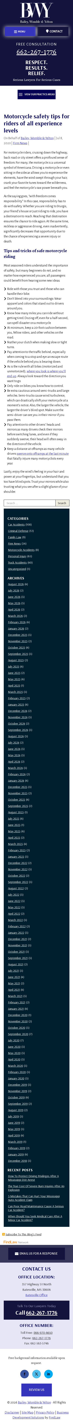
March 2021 (15, 996)
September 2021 (18, 958)
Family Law (14, 537)
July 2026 (13, 590)
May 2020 (14, 1053)
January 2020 (16, 1078)
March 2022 (15, 920)
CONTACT (56, 31)
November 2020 (18, 1021)
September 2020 (18, 1034)
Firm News (20, 143)
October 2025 (16, 647)
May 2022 (14, 907)
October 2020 (16, 1027)
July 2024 (13, 742)
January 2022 (16, 932)
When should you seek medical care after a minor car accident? (35, 1218)
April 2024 (14, 761)
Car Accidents (16, 524)
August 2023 (16, 812)
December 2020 (18, 1015)
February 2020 (17, 1072)
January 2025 (16, 704)
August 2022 (16, 888)
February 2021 (16, 1002)
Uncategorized (17, 569)
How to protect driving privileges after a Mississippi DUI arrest (33, 1178)
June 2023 (14, 825)
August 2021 (15, 964)
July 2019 (13, 1116)
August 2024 (16, 736)
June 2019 (14, 1123)
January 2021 (16, 1008)
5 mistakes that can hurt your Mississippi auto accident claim (34, 1198)
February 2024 (17, 774)
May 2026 (14, 603)
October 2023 (16, 799)
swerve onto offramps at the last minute (43, 453)
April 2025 (14, 685)
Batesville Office (36, 1295)
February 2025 (17, 698)
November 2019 (17, 1091)
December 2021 (17, 939)
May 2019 (14, 1129)
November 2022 (18, 869)
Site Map (28, 1412)
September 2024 (18, 730)
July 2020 (13, 1040)
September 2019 (18, 1104)
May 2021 (14, 983)
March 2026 (15, 616)
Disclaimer (12, 1412)
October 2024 (16, 723)
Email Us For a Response (38, 1253)
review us (36, 1390)
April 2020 (14, 1059)
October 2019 (16, 1097)
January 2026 (16, 628)
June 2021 (14, 977)
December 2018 (17, 1161)
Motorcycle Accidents (21, 550)
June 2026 (14, 597)
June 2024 (14, 749)
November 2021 (17, 945)
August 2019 (15, 1110)
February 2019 (16, 1148)
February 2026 (17, 622)
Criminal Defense (18, 531)
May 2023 (14, 831)
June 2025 (14, 673)
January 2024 (16, 780)
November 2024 (18, 717)
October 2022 (16, 875)
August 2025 (16, 660)
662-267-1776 (36, 52)
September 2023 (18, 806)
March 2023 (15, 844)
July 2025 (13, 666)
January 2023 (16, 856)
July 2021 (13, 970)
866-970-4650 (43, 1332)
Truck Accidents (17, 562)
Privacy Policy (45, 1412)
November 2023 (18, 793)
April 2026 (14, 609)
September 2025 (18, 654)
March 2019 (15, 1142)
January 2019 (16, 1154)
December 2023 (17, 787)
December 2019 (17, 1084)
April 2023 (14, 837)
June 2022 (14, 901)
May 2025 (14, 679)
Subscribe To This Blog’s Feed (23, 1234)
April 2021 (14, 989)
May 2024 (14, 755)
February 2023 (17, 850)
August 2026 (16, 584)
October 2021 (16, 951)
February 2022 (17, 926)
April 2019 (14, 1135)
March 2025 (15, 692)
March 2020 (15, 1065)
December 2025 (17, 635)
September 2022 (18, 882)
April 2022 (14, 913)
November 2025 (18, 641)
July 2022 (13, 894)
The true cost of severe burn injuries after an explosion (36, 1188)
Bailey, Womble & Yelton (37, 138)
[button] (20, 31)
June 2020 (14, 1046)
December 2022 (17, 863)
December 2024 (17, 711)
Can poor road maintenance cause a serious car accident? (36, 1208)
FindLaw (54, 1417)
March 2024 (15, 768)
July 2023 (13, 818)
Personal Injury (17, 556)
